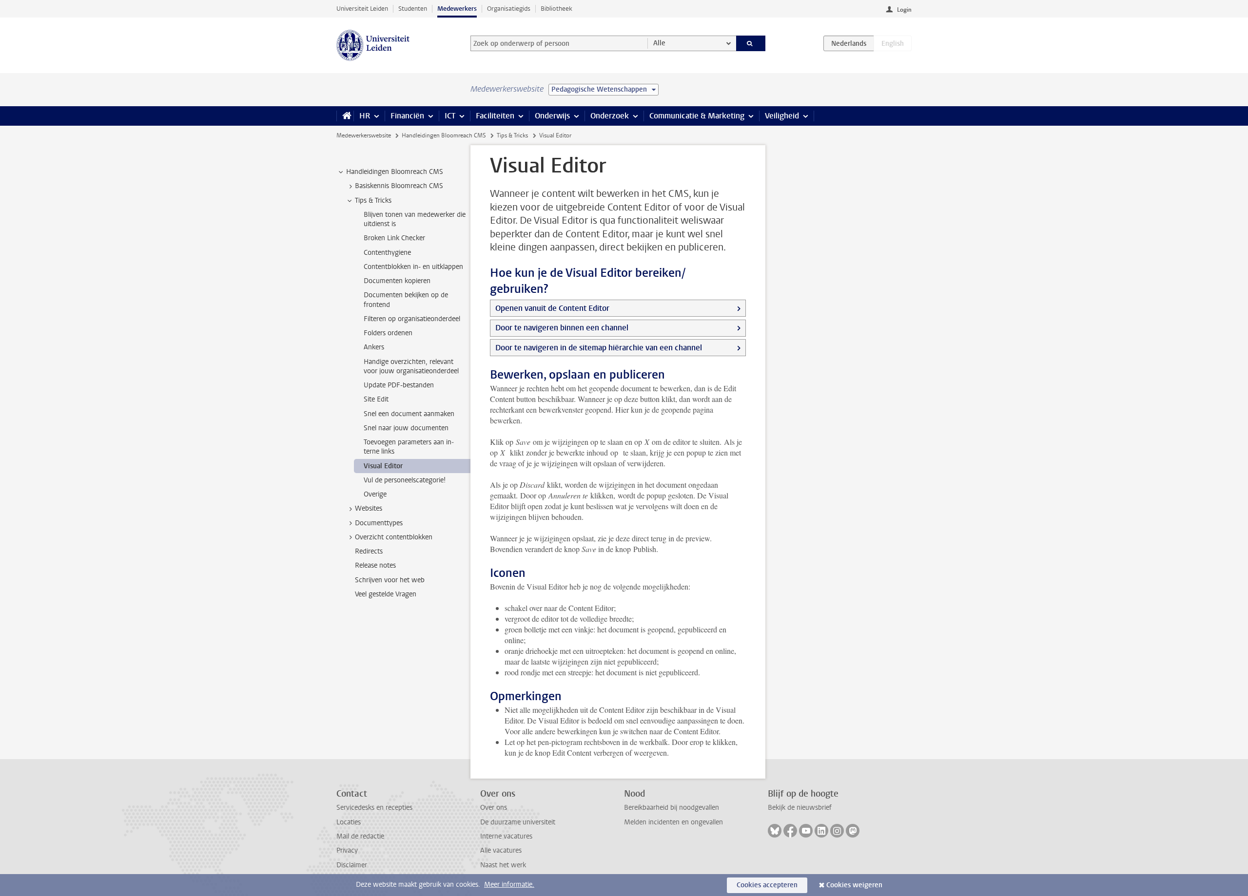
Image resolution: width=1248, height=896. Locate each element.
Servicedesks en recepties (374, 807)
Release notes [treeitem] (375, 565)
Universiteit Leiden (362, 8)
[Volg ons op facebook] (790, 831)
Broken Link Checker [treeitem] (394, 238)
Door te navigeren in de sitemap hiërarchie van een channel (598, 348)
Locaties (348, 822)
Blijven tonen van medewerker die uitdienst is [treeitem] (415, 219)
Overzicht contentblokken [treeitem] (393, 537)
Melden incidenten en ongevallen (673, 822)
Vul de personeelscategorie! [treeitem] (405, 480)
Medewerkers (457, 8)
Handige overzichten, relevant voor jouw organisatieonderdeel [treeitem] (411, 366)
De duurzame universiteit (517, 822)
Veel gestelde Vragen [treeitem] (385, 594)
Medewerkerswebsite (363, 135)
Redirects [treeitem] (369, 551)
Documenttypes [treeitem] (379, 523)
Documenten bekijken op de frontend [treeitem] (406, 299)
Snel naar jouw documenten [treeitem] (406, 428)
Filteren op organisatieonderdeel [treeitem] (412, 319)
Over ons (493, 807)
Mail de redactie (360, 836)
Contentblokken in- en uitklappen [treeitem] (413, 266)
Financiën (407, 116)
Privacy (347, 850)
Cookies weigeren (854, 885)
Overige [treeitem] (375, 494)
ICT (450, 116)
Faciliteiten (495, 116)
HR (364, 116)
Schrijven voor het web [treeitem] (390, 580)
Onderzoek (609, 116)
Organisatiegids (508, 8)
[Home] (344, 116)
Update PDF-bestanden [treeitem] (399, 385)
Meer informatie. (509, 884)
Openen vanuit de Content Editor (552, 308)
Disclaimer (351, 865)
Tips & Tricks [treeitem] (373, 200)
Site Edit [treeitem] (376, 399)
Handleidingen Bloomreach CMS (444, 135)
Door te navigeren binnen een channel (561, 328)
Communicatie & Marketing (696, 116)
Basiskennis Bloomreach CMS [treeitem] (399, 186)
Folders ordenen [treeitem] (388, 333)
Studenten (412, 8)
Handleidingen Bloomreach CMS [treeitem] (394, 171)
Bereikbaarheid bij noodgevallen (671, 807)
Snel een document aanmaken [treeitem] (409, 414)
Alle (659, 43)
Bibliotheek (556, 8)
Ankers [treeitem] (374, 347)
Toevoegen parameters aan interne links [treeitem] (409, 447)
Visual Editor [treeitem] (383, 466)
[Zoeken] (751, 43)
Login (904, 10)
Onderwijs (552, 116)
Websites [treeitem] (368, 508)
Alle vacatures (501, 850)
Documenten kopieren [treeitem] (397, 281)
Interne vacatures (506, 836)
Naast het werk (503, 865)
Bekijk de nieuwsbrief (800, 807)
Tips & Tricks (512, 135)
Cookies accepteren (767, 885)
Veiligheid (782, 116)
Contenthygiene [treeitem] (387, 252)
